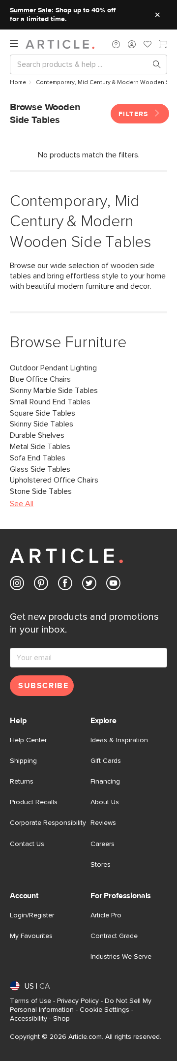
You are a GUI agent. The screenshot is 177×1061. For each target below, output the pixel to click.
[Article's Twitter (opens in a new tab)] (89, 585)
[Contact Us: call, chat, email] (116, 44)
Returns (21, 781)
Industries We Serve (120, 956)
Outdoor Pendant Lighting (53, 368)
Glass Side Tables (40, 469)
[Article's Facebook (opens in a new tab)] (65, 585)
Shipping (23, 761)
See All (21, 504)
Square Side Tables (42, 413)
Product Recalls (34, 802)
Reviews (103, 822)
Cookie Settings (104, 1009)
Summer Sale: (32, 10)
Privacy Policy (78, 1001)
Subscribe (43, 686)
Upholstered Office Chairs (54, 480)
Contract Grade (114, 936)
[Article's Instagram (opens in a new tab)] (17, 585)
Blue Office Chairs (40, 379)
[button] (116, 44)
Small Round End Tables (50, 402)
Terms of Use (30, 1001)
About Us (104, 802)
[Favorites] (147, 45)
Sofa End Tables (37, 458)
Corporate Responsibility (48, 822)
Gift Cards (105, 761)
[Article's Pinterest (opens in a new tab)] (41, 585)
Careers (102, 844)
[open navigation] (18, 44)
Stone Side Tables (41, 491)
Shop (61, 1018)
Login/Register (32, 915)
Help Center (28, 740)
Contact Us (27, 844)
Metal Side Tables (40, 447)
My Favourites (31, 936)
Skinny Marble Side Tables (54, 390)
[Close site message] (157, 15)
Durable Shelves (37, 435)
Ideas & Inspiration (119, 740)
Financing (105, 781)
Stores (100, 864)
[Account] (132, 44)
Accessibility (28, 1018)
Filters (134, 114)
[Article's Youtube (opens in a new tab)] (113, 585)
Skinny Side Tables (41, 424)
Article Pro (105, 915)
